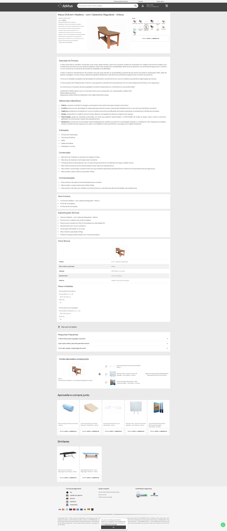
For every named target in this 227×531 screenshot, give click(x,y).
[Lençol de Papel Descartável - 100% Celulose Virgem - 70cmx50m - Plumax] (158, 407)
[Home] (65, 6)
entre (148, 38)
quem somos (102, 494)
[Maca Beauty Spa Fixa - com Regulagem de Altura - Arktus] (91, 454)
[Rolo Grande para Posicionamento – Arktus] (68, 407)
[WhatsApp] (223, 525)
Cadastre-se (155, 6)
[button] (113, 338)
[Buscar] (135, 5)
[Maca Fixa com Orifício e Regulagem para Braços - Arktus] (68, 454)
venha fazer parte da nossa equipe (109, 492)
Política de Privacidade (111, 524)
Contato (140, 1)
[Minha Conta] (142, 5)
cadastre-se (155, 38)
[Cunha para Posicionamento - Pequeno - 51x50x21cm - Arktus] (91, 407)
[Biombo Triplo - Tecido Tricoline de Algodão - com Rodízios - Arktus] (136, 407)
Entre (148, 6)
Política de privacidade (105, 497)
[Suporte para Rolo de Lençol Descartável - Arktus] (113, 407)
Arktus (64, 20)
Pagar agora (160, 1)
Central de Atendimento (121, 1)
